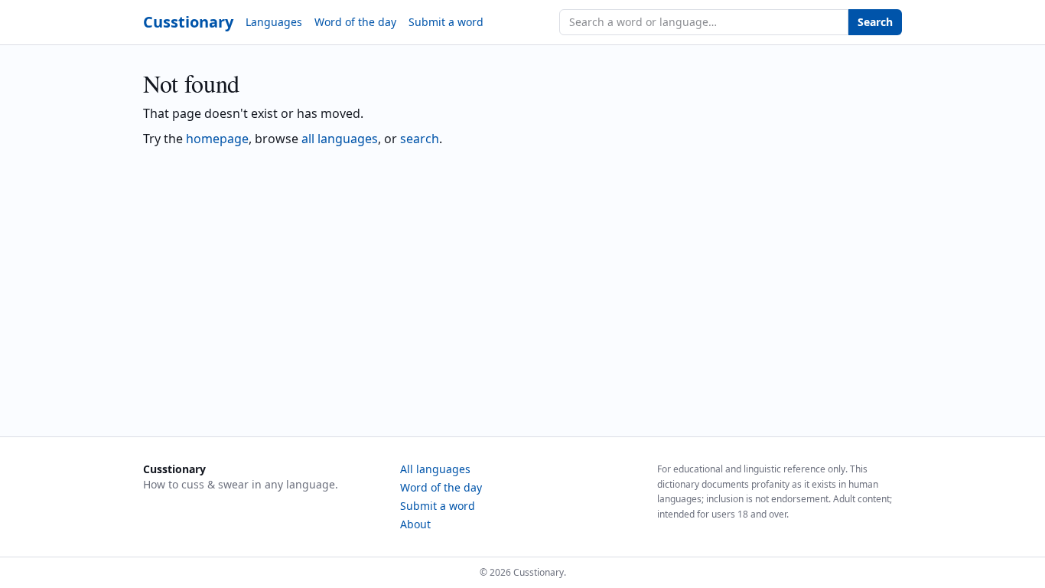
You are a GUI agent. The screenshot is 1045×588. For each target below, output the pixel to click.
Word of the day (355, 22)
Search (875, 22)
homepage (217, 138)
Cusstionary (188, 21)
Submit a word (446, 22)
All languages (435, 469)
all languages (339, 138)
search (419, 138)
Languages (274, 22)
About (415, 524)
